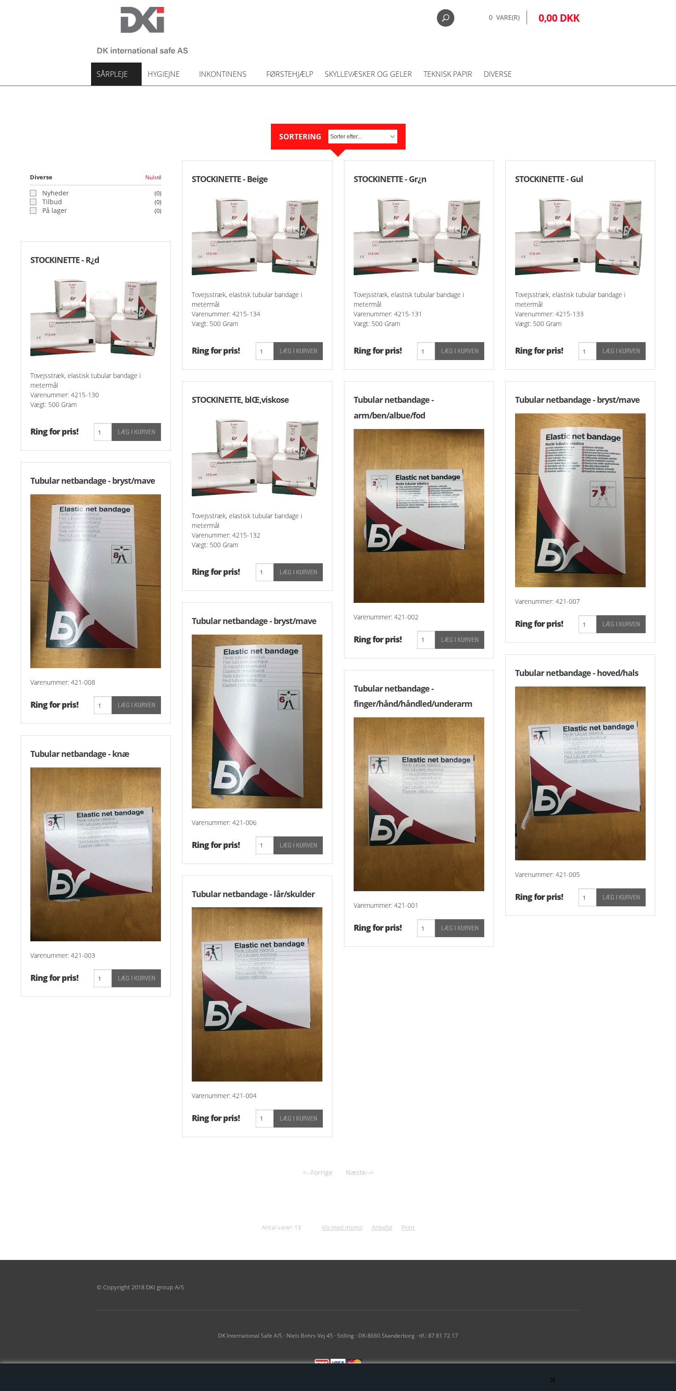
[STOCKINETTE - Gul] (580, 235)
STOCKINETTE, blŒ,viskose (240, 399)
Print (408, 1227)
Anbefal (382, 1227)
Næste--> (360, 1172)
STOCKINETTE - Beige (230, 178)
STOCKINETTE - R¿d (64, 259)
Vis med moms (342, 1227)
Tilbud (52, 202)
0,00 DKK (559, 17)
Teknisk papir (448, 74)
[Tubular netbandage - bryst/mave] (95, 580)
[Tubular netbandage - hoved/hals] (580, 772)
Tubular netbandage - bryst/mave (92, 480)
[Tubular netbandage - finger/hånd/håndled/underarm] (419, 803)
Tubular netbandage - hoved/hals (576, 672)
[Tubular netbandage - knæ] (95, 853)
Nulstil (153, 177)
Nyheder (55, 193)
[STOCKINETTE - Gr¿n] (419, 235)
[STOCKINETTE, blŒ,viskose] (257, 456)
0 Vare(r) (504, 17)
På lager (54, 210)
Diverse (498, 74)
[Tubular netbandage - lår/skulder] (257, 993)
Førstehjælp (289, 74)
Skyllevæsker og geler (368, 74)
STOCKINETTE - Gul (549, 178)
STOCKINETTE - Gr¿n (390, 178)
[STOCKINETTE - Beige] (257, 235)
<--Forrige (317, 1172)
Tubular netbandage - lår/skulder (253, 893)
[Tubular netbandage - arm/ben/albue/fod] (419, 515)
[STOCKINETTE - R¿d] (95, 316)
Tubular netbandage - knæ (79, 753)
